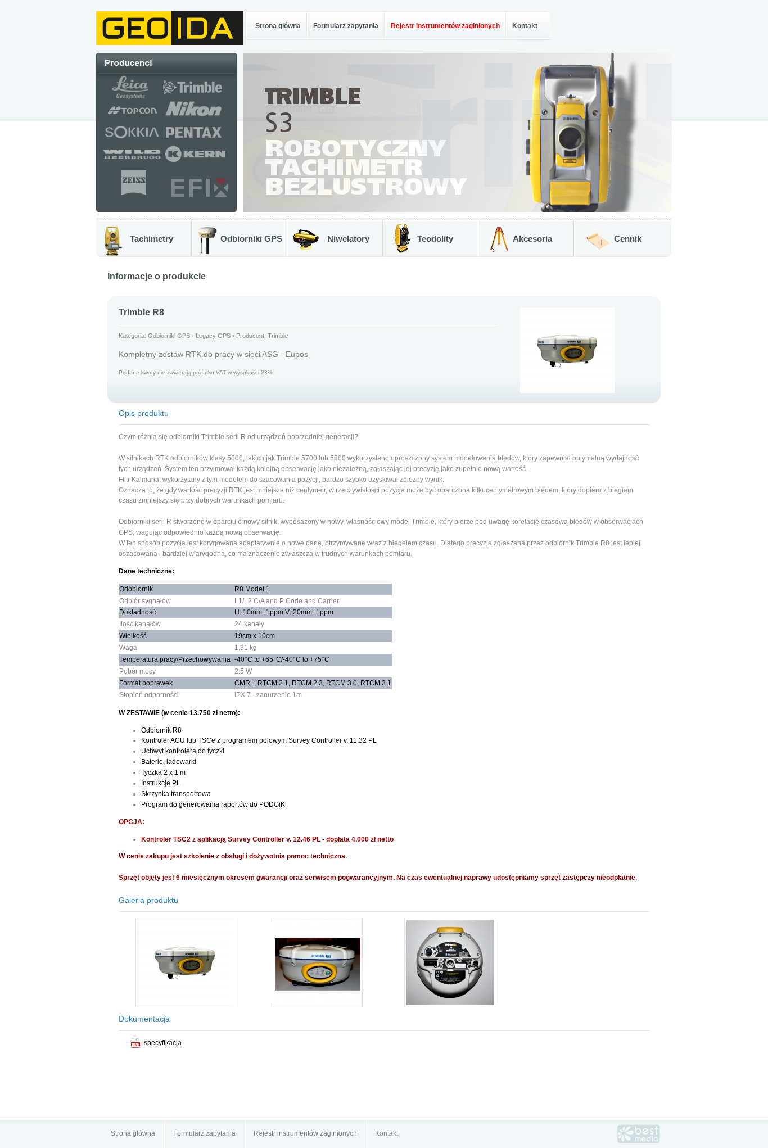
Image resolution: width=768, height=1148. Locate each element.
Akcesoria (532, 238)
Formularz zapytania (345, 26)
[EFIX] (199, 196)
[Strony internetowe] (639, 1141)
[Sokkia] (129, 140)
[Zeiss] (133, 196)
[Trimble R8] (184, 1005)
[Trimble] (199, 97)
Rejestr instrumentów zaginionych (305, 1133)
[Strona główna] (169, 43)
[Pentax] (199, 140)
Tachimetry (151, 238)
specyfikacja (163, 1043)
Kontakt (524, 26)
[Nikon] (199, 117)
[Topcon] (129, 117)
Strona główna (278, 26)
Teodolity (435, 238)
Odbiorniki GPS (251, 238)
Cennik (627, 238)
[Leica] (129, 97)
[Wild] (129, 161)
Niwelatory (348, 238)
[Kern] (199, 161)
